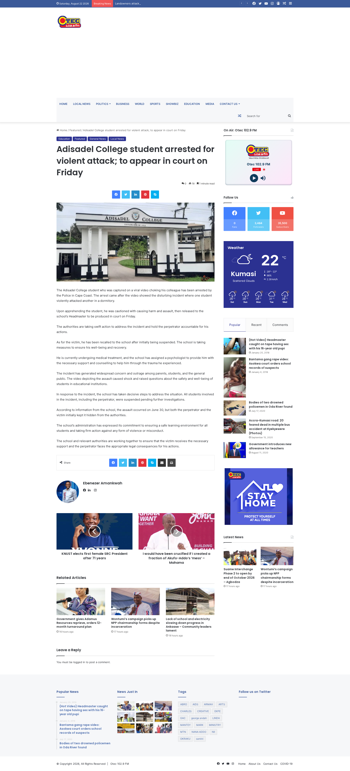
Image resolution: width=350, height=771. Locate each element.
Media (210, 103)
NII (213, 731)
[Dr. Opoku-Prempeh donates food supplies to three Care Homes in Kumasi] (144, 728)
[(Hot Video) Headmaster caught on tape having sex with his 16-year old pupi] (235, 346)
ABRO (183, 704)
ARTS (222, 704)
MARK (199, 724)
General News (98, 138)
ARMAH (208, 704)
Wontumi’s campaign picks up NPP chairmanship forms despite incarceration (135, 623)
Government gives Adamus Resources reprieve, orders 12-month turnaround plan (79, 623)
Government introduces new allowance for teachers (270, 446)
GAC (183, 718)
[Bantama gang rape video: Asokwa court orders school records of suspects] (235, 377)
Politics (102, 103)
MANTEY (185, 724)
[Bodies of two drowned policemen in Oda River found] (235, 408)
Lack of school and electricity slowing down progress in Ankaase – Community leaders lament (188, 625)
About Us (254, 763)
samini (199, 738)
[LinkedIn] (90, 490)
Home (63, 103)
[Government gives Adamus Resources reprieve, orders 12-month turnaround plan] (81, 601)
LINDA (216, 718)
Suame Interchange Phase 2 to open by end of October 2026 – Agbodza (239, 575)
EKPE (217, 711)
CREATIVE (203, 711)
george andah (199, 718)
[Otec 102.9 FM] (94, 22)
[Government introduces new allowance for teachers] (235, 450)
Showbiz (172, 103)
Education (192, 103)
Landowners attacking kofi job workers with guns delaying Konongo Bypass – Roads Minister (174, 3)
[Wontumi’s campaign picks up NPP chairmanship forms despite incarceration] (135, 601)
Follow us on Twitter (255, 692)
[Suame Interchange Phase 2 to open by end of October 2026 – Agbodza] (240, 556)
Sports (155, 103)
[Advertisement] (175, 67)
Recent (256, 325)
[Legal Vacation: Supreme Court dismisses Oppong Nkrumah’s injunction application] (163, 728)
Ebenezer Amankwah (102, 483)
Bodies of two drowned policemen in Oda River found (270, 404)
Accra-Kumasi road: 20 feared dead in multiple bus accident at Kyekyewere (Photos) (269, 426)
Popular (234, 325)
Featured (75, 130)
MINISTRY (215, 724)
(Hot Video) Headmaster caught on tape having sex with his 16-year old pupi (269, 344)
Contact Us (228, 103)
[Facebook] (85, 490)
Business (122, 103)
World (139, 103)
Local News (81, 103)
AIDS (195, 704)
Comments (280, 325)
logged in (79, 662)
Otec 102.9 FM (119, 763)
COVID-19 (286, 763)
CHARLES (186, 711)
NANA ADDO (199, 731)
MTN (183, 731)
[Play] (254, 178)
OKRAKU (185, 738)
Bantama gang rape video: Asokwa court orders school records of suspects (270, 363)
